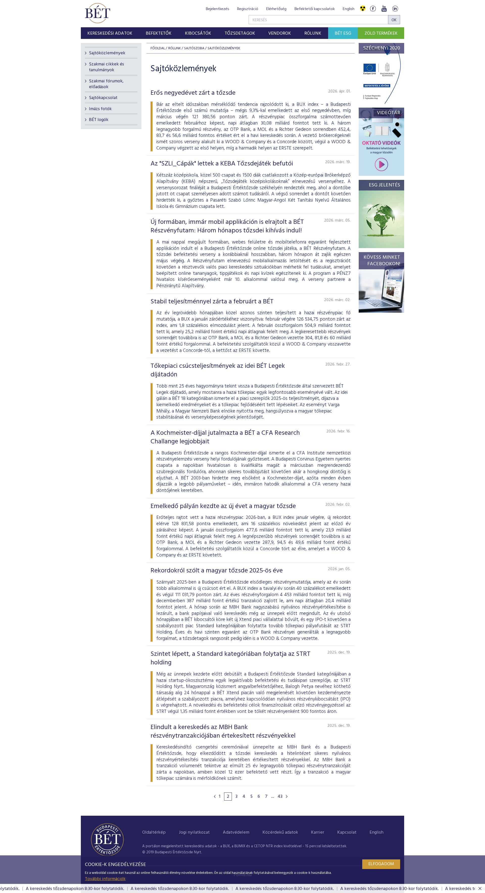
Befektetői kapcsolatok (315, 9)
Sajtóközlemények (107, 53)
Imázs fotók (100, 109)
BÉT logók (98, 120)
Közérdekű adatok (280, 832)
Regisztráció (247, 9)
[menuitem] (110, 33)
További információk (105, 879)
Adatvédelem (236, 832)
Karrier (317, 832)
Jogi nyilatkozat (194, 832)
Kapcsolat (346, 832)
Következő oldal (286, 796)
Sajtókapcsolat (103, 98)
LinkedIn (395, 8)
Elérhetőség (276, 9)
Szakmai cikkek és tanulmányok (106, 67)
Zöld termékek (381, 33)
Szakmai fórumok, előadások (106, 84)
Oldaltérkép (154, 832)
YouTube (384, 8)
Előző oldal (214, 796)
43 (280, 796)
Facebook (373, 8)
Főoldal (158, 48)
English (348, 9)
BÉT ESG (343, 33)
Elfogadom (381, 864)
